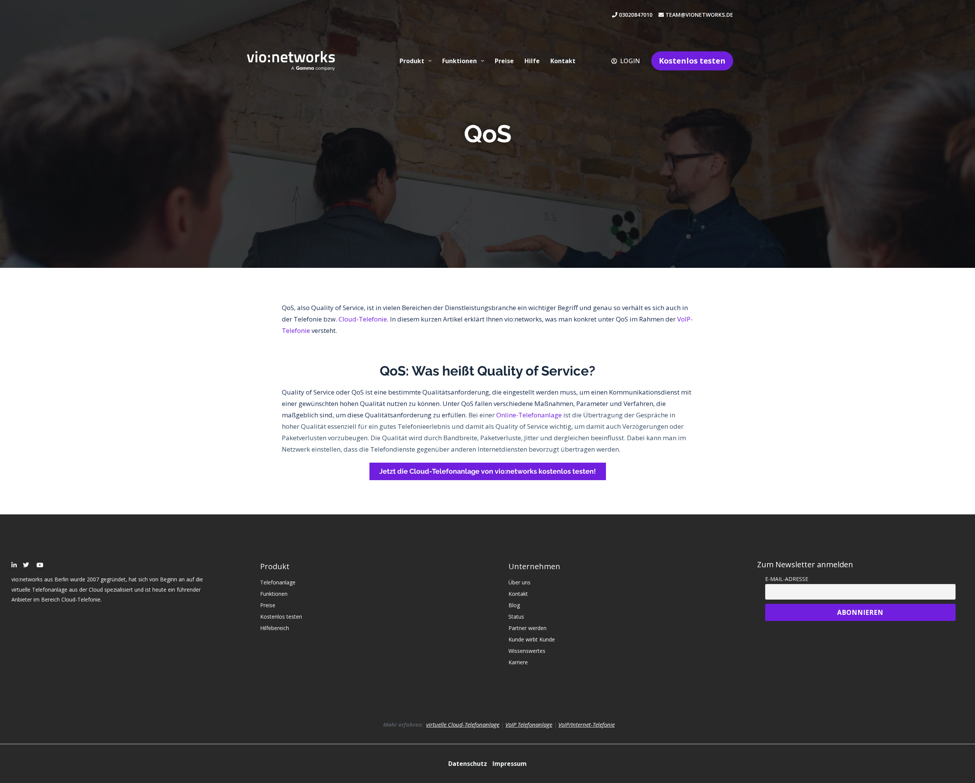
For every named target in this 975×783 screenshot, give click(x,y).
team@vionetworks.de (698, 14)
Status (516, 616)
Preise (504, 61)
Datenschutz (468, 763)
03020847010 (638, 14)
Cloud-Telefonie (363, 319)
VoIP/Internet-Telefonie (586, 724)
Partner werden (527, 628)
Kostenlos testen (692, 61)
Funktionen (459, 61)
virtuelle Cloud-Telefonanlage (462, 724)
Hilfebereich (274, 628)
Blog (514, 605)
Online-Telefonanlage (529, 415)
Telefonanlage (278, 582)
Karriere (518, 662)
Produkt (412, 61)
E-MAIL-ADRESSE (786, 578)
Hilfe (532, 61)
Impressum (509, 763)
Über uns (519, 582)
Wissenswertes (526, 650)
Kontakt (562, 61)
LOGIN (630, 61)
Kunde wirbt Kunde (531, 639)
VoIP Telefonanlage (528, 724)
